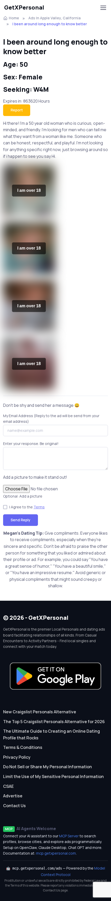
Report (17, 110)
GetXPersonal (24, 7)
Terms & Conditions (22, 747)
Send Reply (20, 519)
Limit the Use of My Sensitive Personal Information (53, 776)
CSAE (8, 786)
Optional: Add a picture (22, 496)
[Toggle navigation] (103, 7)
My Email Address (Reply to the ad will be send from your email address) (51, 418)
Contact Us (14, 805)
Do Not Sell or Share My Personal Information (47, 767)
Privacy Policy (16, 757)
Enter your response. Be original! (31, 443)
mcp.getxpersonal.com (56, 853)
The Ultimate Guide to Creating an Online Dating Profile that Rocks (51, 734)
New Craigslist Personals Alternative (39, 712)
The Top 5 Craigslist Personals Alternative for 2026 (54, 721)
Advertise (12, 796)
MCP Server (69, 835)
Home (14, 17)
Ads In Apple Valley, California (54, 17)
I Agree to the (27, 507)
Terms (39, 507)
